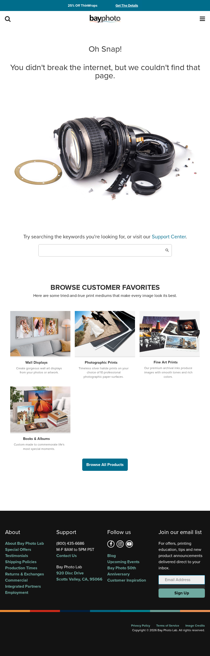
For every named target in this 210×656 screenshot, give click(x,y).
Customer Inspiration (126, 580)
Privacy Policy (140, 625)
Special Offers (18, 549)
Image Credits (195, 625)
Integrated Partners (23, 586)
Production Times (21, 568)
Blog (111, 556)
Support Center (169, 236)
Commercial (16, 580)
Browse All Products (105, 465)
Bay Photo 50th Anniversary (121, 571)
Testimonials (16, 556)
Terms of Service (167, 625)
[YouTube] (129, 544)
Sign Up (181, 593)
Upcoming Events (123, 562)
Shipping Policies (21, 562)
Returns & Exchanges (24, 574)
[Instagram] (120, 544)
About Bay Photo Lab (24, 543)
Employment (16, 592)
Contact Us (66, 556)
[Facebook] (110, 544)
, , (79, 576)
